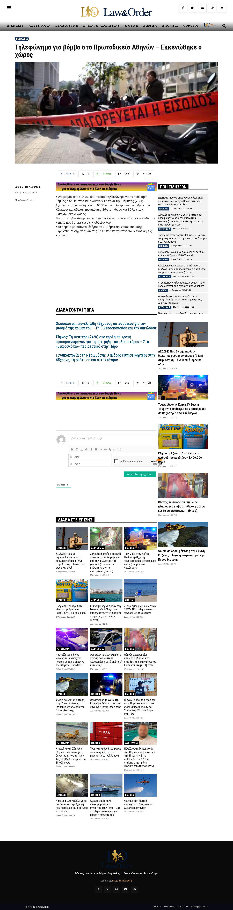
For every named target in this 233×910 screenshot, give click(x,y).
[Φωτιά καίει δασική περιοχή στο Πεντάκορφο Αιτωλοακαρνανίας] (140, 785)
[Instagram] (193, 8)
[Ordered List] (91, 449)
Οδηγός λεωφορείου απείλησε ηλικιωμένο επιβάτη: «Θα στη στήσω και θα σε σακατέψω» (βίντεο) (140, 660)
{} (114, 449)
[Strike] (86, 449)
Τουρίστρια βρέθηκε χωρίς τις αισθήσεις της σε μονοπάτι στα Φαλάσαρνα (105, 752)
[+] (119, 449)
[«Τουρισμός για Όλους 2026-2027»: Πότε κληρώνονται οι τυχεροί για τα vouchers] (140, 590)
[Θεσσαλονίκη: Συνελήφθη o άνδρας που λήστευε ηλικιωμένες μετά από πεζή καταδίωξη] (106, 639)
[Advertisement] (106, 270)
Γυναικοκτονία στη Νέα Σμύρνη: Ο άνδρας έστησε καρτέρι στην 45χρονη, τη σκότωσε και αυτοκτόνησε (105, 357)
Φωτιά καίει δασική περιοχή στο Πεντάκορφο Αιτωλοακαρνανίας (138, 804)
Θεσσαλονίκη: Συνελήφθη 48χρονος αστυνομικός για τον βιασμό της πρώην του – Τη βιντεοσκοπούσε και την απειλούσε (106, 326)
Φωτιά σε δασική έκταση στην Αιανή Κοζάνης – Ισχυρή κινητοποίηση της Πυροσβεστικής (70, 705)
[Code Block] (105, 449)
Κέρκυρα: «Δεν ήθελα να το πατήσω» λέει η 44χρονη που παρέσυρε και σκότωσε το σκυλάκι (72, 806)
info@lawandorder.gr (122, 880)
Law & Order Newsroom (28, 186)
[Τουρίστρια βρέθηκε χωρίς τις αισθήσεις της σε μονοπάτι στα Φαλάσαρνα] (106, 733)
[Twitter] (107, 889)
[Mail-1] (134, 889)
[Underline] (81, 449)
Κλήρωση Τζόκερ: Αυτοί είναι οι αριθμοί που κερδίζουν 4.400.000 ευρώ (71, 609)
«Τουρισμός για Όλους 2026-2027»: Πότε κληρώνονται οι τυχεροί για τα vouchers (140, 609)
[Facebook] (183, 8)
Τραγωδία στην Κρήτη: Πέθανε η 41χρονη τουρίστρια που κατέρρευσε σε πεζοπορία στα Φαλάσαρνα (140, 560)
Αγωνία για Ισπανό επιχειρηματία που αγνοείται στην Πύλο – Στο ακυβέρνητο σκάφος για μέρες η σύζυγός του (105, 807)
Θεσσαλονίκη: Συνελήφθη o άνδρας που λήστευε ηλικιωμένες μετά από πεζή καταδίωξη (106, 660)
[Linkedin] (203, 8)
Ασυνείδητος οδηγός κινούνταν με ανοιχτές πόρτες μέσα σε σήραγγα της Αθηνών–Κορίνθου (70, 660)
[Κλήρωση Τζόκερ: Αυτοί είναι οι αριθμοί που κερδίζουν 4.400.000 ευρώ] (72, 590)
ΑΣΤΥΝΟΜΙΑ (97, 548)
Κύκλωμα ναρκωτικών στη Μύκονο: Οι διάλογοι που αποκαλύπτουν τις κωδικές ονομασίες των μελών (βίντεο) (105, 613)
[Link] (110, 449)
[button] (224, 26)
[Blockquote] (100, 449)
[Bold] (72, 449)
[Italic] (76, 449)
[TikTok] (212, 8)
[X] (222, 8)
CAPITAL (129, 600)
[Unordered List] (95, 449)
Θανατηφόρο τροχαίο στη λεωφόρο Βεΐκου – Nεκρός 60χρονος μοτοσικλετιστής (105, 703)
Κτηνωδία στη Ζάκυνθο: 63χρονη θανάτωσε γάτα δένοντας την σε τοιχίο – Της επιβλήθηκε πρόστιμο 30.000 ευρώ (71, 755)
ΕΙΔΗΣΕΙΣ (22, 38)
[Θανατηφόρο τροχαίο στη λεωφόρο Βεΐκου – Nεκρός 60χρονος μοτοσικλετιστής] (106, 684)
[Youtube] (125, 889)
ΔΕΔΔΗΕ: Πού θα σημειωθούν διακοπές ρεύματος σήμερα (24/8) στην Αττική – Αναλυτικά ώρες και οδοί (70, 560)
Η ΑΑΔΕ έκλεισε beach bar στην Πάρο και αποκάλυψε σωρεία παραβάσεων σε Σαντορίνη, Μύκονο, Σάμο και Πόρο (139, 707)
